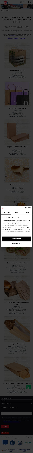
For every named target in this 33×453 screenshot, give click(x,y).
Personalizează (16, 243)
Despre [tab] (27, 212)
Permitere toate (16, 238)
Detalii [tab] (16, 212)
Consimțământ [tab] (6, 212)
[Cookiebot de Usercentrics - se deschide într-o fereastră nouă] (24, 208)
